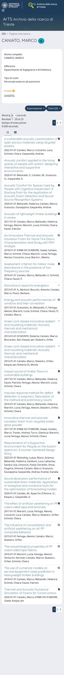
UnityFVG (9, 95)
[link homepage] (12, 5)
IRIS (4, 33)
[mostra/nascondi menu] (3, 10)
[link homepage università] (43, 5)
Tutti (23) (53, 108)
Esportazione (34, 108)
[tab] (8, 132)
